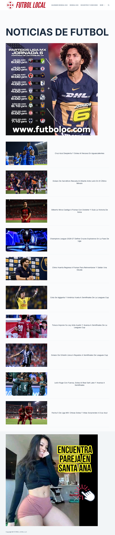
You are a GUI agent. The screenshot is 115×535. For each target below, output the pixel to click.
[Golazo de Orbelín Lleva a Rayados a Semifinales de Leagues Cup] (26, 355)
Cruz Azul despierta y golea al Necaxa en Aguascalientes (79, 153)
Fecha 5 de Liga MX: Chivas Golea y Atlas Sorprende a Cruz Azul (79, 413)
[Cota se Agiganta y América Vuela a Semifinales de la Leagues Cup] (26, 297)
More (101, 5)
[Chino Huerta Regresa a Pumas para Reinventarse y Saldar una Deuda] (26, 268)
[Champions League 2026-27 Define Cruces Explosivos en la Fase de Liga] (26, 239)
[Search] (108, 5)
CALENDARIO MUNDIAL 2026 (59, 5)
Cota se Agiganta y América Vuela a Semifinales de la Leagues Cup (79, 297)
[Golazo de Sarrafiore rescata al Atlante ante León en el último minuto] (26, 182)
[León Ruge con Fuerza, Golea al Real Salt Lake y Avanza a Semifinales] (26, 384)
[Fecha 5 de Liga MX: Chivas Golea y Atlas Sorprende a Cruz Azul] (26, 412)
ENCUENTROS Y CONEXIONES (89, 5)
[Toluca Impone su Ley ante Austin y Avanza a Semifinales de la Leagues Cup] (26, 326)
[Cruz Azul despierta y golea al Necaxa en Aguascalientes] (26, 153)
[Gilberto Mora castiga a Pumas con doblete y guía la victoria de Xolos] (26, 211)
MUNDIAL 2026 (74, 5)
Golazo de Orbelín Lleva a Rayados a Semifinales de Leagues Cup (79, 355)
